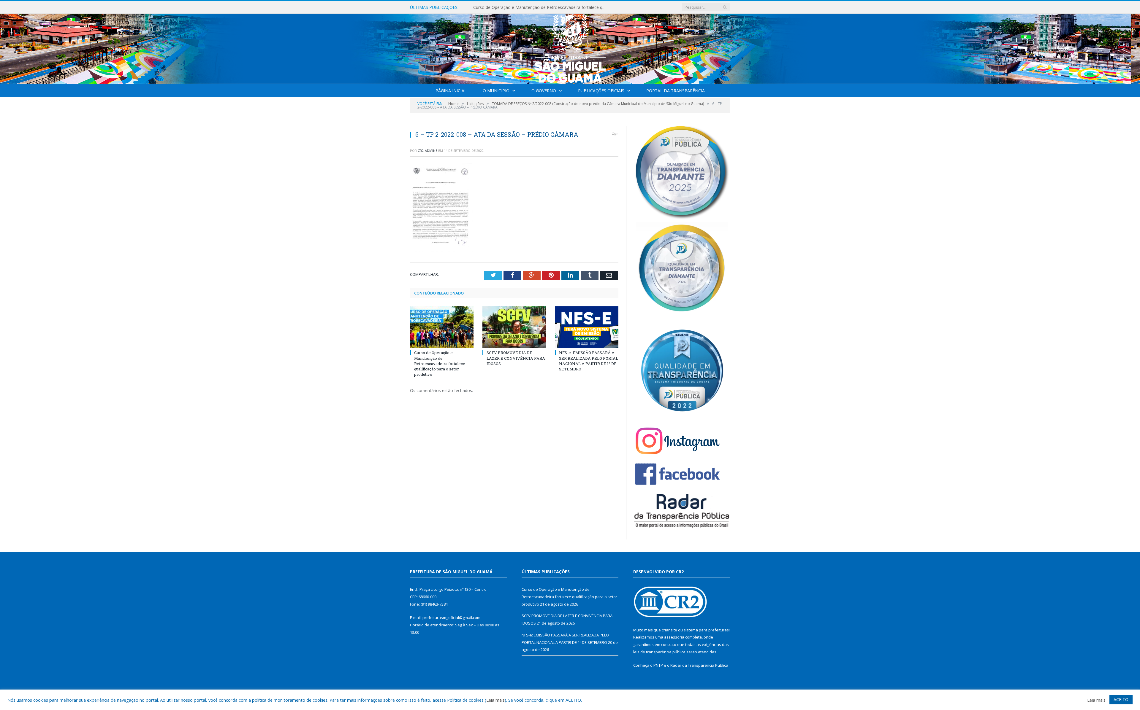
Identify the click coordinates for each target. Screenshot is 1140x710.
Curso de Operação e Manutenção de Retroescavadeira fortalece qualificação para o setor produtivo (439, 363)
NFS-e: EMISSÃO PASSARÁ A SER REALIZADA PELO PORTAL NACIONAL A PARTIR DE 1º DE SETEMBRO (588, 361)
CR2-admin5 (427, 150)
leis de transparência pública (659, 652)
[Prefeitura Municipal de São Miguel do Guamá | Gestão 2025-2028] (570, 47)
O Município (496, 90)
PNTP (658, 665)
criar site (669, 630)
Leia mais (495, 700)
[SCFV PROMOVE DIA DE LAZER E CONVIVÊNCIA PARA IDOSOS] (514, 327)
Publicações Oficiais (601, 90)
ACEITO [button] (1121, 699)
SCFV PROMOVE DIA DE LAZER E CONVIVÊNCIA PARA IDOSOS (534, 7)
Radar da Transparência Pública (699, 665)
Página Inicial (451, 90)
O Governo (543, 90)
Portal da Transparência (675, 90)
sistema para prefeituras (706, 630)
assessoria (674, 637)
